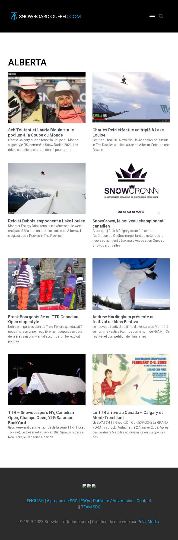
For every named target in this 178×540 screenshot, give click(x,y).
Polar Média (148, 521)
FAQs (85, 500)
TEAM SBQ (91, 506)
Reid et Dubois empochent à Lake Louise (46, 220)
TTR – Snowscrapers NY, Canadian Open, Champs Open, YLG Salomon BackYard (41, 417)
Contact (144, 500)
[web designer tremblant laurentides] (84, 486)
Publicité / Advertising (113, 500)
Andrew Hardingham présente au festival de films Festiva (123, 319)
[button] (152, 16)
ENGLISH (35, 500)
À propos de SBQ (62, 500)
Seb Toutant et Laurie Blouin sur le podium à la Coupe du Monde (41, 132)
